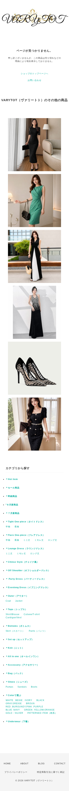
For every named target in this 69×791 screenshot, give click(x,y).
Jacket (18, 601)
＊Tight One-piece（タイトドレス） (25, 521)
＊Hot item (12, 479)
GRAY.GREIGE (14, 703)
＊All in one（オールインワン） (23, 656)
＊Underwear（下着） (18, 721)
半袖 (8, 526)
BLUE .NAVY (13, 710)
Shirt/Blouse (12, 614)
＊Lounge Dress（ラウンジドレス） (25, 548)
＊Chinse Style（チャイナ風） (22, 562)
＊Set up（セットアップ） (20, 639)
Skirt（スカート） (15, 631)
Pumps (9, 687)
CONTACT (59, 763)
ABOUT (24, 763)
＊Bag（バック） (15, 673)
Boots (34, 687)
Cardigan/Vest (14, 617)
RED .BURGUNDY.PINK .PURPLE (24, 706)
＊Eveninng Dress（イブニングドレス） (28, 587)
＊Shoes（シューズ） (17, 682)
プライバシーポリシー (15, 772)
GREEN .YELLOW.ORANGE (39, 710)
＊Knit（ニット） (15, 648)
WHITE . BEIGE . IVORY (19, 700)
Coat (8, 601)
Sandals (22, 687)
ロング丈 (52, 540)
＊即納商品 (11, 496)
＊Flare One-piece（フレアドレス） (25, 535)
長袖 (17, 526)
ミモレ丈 (39, 540)
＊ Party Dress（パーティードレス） (26, 579)
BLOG (41, 763)
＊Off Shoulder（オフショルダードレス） (28, 570)
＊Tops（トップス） (16, 609)
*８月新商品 (12, 504)
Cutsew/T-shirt (32, 614)
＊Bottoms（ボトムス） (19, 626)
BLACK (40, 700)
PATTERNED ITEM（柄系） (42, 713)
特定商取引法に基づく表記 (51, 772)
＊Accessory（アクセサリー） (22, 665)
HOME (7, 763)
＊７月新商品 (12, 513)
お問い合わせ (34, 80)
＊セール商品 (12, 487)
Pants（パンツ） (38, 631)
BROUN (30, 703)
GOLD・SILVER (14, 713)
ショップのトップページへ (34, 73)
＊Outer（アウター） (17, 596)
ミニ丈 (26, 540)
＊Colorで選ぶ (13, 695)
